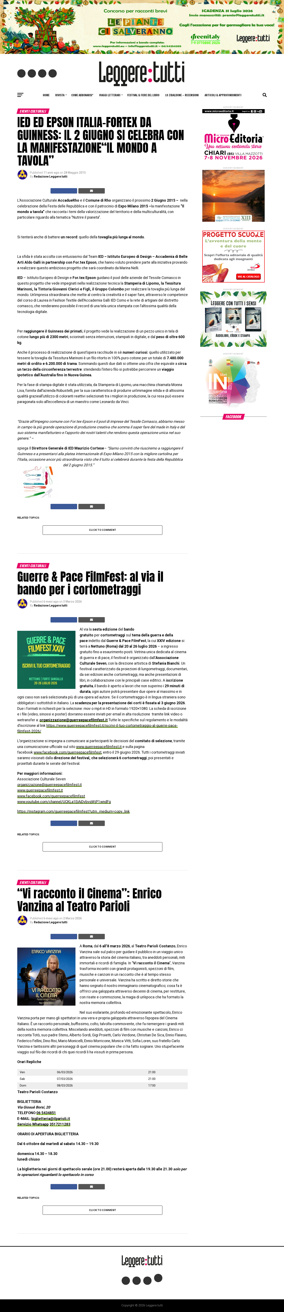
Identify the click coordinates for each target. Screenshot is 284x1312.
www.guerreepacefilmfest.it (99, 747)
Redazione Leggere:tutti (50, 176)
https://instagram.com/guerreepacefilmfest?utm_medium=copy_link (73, 811)
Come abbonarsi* (82, 95)
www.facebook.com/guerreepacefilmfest (67, 752)
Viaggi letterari (109, 95)
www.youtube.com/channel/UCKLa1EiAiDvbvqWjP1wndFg (64, 802)
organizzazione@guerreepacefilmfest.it (74, 720)
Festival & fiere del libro (143, 95)
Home (46, 95)
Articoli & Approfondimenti (223, 95)
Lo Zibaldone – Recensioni (182, 95)
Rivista (59, 95)
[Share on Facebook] (64, 191)
